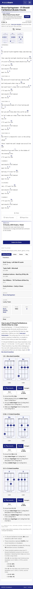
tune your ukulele (16, 24)
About (25, 587)
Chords (20, 388)
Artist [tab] (14, 254)
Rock (4, 309)
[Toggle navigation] (30, 2)
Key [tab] (27, 254)
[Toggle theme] (25, 2)
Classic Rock (5, 311)
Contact (30, 587)
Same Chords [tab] (6, 254)
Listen (9, 382)
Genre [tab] (21, 254)
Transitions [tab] (6, 257)
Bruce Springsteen (9, 295)
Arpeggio (26, 388)
